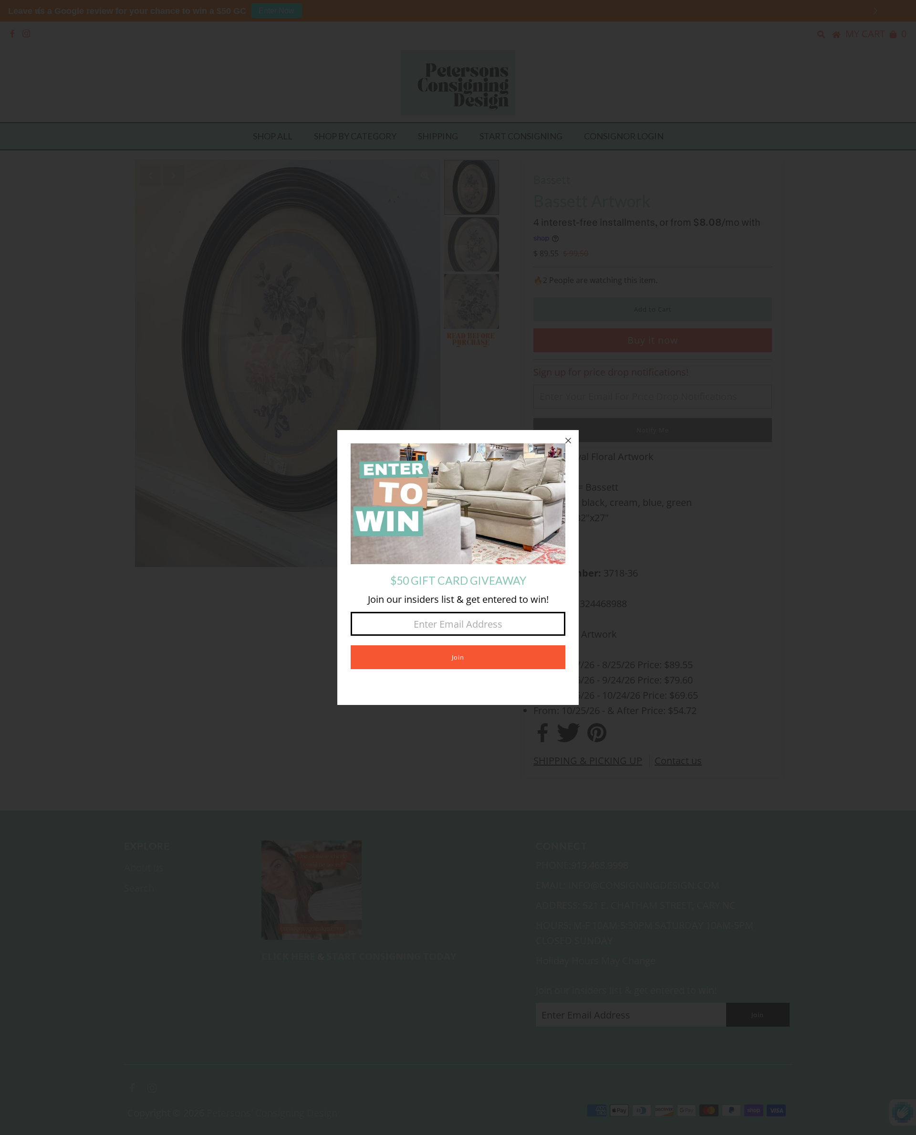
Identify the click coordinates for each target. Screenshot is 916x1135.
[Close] (568, 440)
